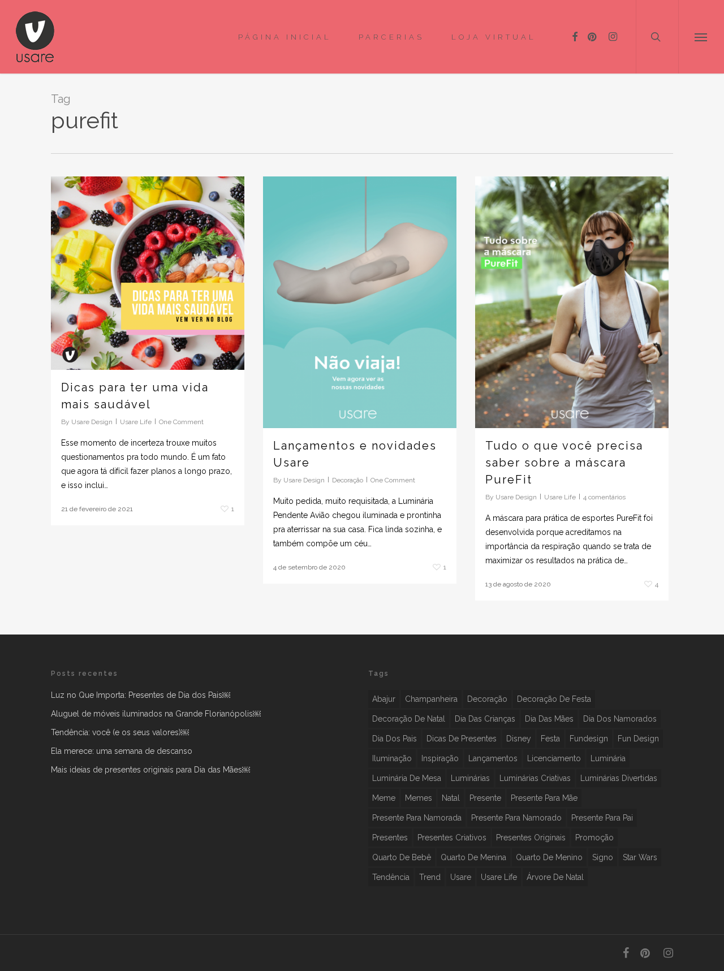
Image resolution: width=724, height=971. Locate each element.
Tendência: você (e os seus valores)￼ (120, 732)
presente (485, 797)
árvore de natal (555, 877)
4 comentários (604, 497)
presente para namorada (417, 817)
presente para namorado (516, 817)
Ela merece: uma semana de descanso (121, 751)
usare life (499, 877)
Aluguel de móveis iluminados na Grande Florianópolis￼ (156, 713)
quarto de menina (473, 857)
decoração (487, 699)
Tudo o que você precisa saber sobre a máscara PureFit (564, 462)
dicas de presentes (461, 738)
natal (451, 797)
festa (550, 738)
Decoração (347, 480)
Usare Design (92, 422)
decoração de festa (554, 699)
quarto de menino (549, 857)
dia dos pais (394, 738)
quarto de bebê (401, 857)
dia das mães (549, 718)
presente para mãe (544, 797)
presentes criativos (451, 837)
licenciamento (554, 758)
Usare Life (136, 422)
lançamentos (493, 758)
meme (383, 797)
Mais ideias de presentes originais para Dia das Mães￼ (150, 769)
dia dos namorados (620, 718)
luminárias (470, 778)
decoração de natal (408, 718)
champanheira (431, 699)
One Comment (181, 422)
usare (460, 877)
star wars (640, 857)
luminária (608, 758)
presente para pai (602, 817)
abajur (383, 699)
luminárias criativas (535, 778)
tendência (391, 877)
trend (430, 877)
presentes (390, 837)
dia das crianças (485, 718)
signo (602, 857)
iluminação (392, 758)
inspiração (440, 758)
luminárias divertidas (618, 778)
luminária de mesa (406, 778)
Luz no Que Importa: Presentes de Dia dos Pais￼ (140, 695)
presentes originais (531, 837)
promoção (594, 837)
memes (418, 797)
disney (518, 738)
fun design (638, 738)
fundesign (589, 738)
